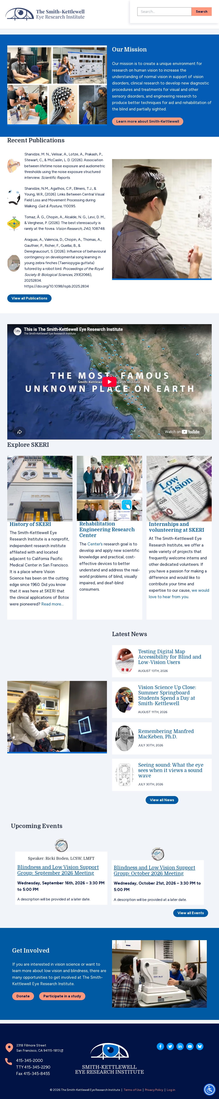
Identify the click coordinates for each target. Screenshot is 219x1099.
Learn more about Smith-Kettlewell (147, 121)
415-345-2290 (37, 1067)
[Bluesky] (199, 1046)
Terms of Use (132, 1090)
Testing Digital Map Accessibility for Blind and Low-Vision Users (169, 657)
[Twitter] (170, 1046)
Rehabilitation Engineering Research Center (107, 529)
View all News (162, 800)
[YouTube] (190, 1046)
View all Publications (29, 298)
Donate (23, 996)
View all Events (191, 913)
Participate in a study (62, 996)
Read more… (52, 604)
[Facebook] (160, 1046)
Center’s (95, 544)
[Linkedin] (180, 1046)
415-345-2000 (29, 1060)
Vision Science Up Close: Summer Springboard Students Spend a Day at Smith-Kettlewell (167, 695)
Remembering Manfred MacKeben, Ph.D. (166, 734)
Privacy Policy (154, 1090)
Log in (171, 1090)
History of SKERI (30, 524)
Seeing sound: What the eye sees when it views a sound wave (170, 770)
